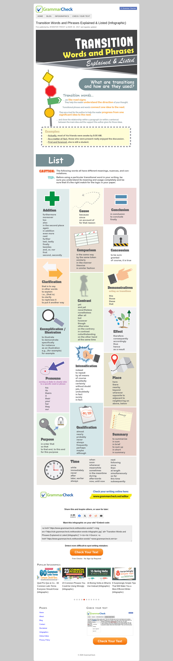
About (41, 616)
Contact (42, 624)
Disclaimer (43, 628)
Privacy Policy (44, 640)
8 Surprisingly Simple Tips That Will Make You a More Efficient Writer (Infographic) (99, 587)
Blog (49, 16)
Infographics (62, 16)
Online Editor (44, 636)
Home (40, 16)
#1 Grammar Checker (128, 8)
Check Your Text (81, 16)
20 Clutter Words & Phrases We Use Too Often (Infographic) (121, 586)
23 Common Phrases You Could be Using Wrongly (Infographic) (48, 586)
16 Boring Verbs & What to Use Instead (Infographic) (74, 584)
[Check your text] (110, 629)
